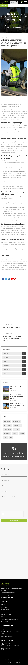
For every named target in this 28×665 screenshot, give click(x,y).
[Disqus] (14, 303)
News (5, 373)
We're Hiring (4, 5)
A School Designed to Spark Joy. (17, 387)
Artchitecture (7, 425)
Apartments (7, 369)
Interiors (17, 429)
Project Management (7, 614)
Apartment (7, 421)
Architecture (7, 365)
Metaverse (6, 357)
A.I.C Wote (3, 634)
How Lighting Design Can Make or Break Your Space (17, 404)
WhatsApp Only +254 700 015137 (14, 456)
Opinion (22, 433)
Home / (13, 23)
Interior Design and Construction (10, 619)
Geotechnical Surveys (7, 612)
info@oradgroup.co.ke (9, 592)
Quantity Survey (6, 609)
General (6, 353)
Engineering (5, 607)
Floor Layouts (7, 429)
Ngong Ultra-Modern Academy (8, 629)
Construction (17, 425)
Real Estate (5, 621)
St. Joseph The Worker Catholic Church (10, 631)
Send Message (14, 520)
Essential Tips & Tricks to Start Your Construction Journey (17, 396)
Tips (5, 361)
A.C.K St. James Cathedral (7, 636)
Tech (5, 437)
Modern (15, 433)
